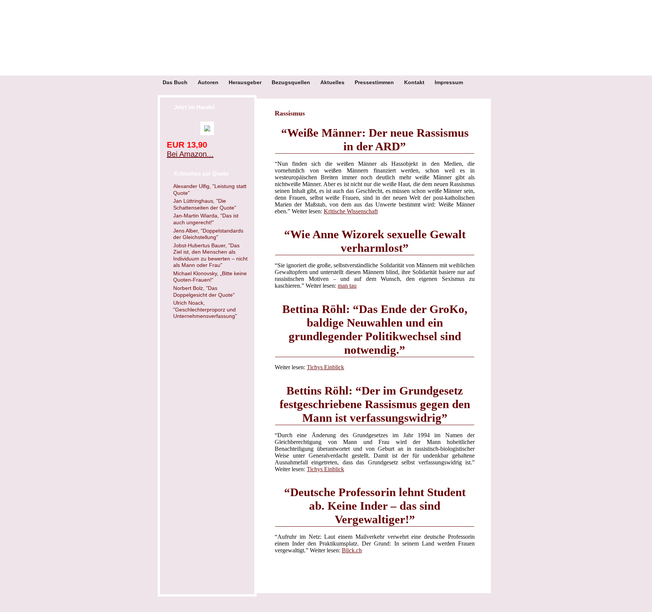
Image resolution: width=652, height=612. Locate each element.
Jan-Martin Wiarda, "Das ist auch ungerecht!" (205, 219)
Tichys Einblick (325, 367)
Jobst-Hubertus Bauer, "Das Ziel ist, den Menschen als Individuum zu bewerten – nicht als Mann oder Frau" (210, 255)
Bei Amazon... (190, 154)
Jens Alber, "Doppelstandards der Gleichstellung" (208, 234)
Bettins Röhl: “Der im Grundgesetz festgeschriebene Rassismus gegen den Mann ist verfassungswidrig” (375, 404)
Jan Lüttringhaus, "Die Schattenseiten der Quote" (204, 204)
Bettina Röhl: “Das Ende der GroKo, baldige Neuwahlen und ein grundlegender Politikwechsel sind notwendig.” (374, 329)
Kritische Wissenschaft (351, 211)
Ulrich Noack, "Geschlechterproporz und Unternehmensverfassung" (205, 309)
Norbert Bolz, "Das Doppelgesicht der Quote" (204, 291)
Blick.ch (352, 550)
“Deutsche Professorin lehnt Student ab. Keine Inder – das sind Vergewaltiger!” (375, 506)
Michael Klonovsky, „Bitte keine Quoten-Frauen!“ (210, 276)
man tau (347, 285)
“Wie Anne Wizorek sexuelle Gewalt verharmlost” (375, 241)
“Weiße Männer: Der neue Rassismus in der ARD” (375, 139)
